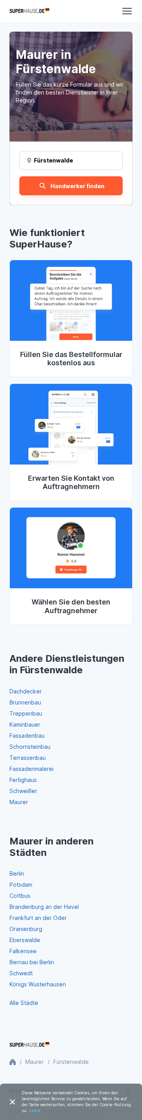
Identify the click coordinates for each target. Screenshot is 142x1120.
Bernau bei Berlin (31, 962)
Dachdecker (25, 691)
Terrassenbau (27, 757)
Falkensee (23, 951)
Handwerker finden (77, 186)
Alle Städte (23, 1002)
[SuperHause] (29, 11)
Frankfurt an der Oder (38, 917)
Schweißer (23, 791)
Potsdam (20, 884)
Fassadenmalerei (31, 768)
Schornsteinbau (29, 746)
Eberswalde (24, 940)
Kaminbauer (24, 724)
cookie (35, 1110)
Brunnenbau (25, 702)
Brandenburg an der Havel (44, 906)
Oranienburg (25, 928)
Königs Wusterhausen (37, 984)
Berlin (16, 873)
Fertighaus (23, 779)
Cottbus (19, 895)
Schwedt (21, 973)
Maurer (18, 802)
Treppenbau (25, 713)
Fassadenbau (27, 735)
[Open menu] (127, 11)
